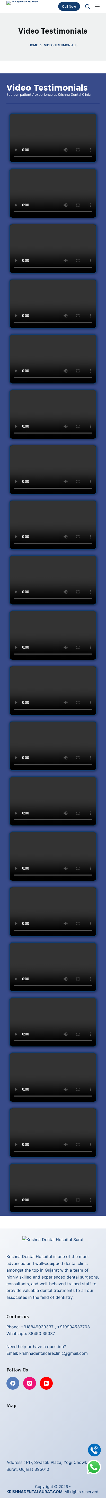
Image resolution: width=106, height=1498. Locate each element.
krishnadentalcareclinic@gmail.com (53, 1353)
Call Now (69, 6)
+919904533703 (73, 1326)
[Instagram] (29, 1383)
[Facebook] (12, 1383)
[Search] (87, 6)
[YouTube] (46, 1383)
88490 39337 (41, 1333)
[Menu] (97, 6)
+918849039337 (37, 1326)
